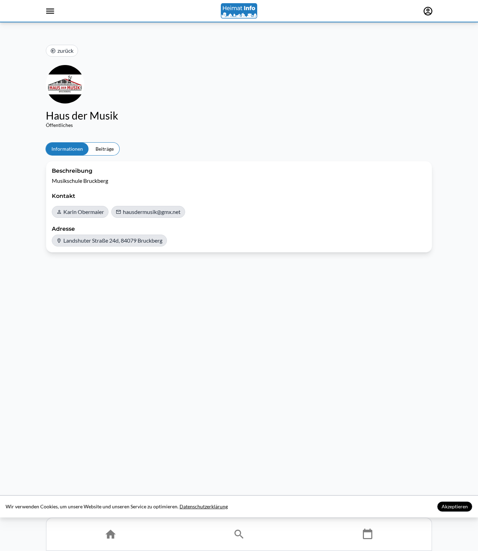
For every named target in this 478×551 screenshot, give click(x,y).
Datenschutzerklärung (204, 506)
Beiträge (105, 149)
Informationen (67, 149)
